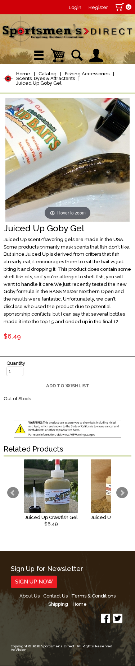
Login (75, 7)
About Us (29, 596)
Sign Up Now (34, 581)
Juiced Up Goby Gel (39, 83)
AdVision (19, 650)
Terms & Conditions (93, 596)
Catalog (48, 73)
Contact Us (55, 596)
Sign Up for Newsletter (47, 569)
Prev (13, 493)
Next (122, 493)
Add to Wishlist (67, 385)
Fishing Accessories (87, 73)
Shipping (58, 604)
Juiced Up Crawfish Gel (51, 517)
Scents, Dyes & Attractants (45, 78)
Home (23, 73)
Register (98, 7)
